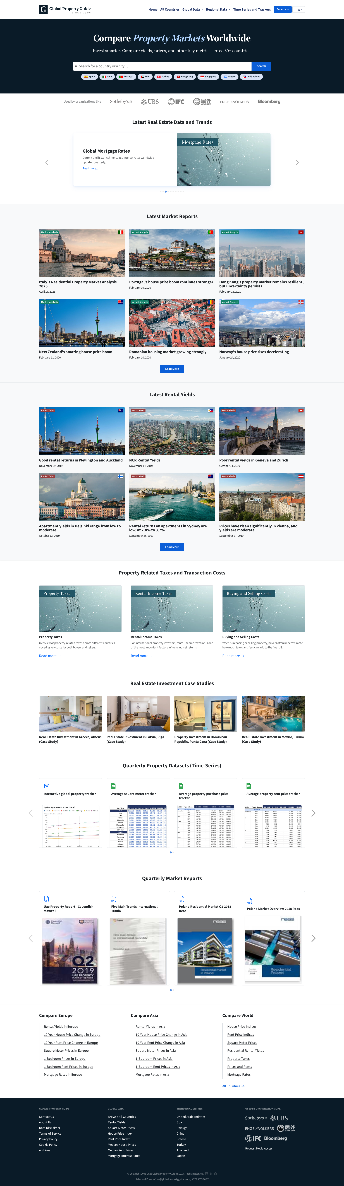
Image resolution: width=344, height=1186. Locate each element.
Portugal (128, 76)
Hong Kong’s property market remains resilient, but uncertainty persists (261, 284)
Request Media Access (259, 1148)
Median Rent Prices (120, 1150)
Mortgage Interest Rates (124, 1156)
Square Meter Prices (121, 1128)
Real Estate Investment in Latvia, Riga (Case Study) (135, 739)
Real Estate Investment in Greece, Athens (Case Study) (70, 739)
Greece (231, 76)
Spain (92, 76)
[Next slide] (297, 163)
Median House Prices (122, 1144)
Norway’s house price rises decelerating (254, 352)
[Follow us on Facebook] (215, 1174)
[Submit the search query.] (76, 66)
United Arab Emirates (191, 1117)
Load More (172, 369)
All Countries (231, 1086)
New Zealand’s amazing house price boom (75, 352)
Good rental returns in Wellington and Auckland (81, 460)
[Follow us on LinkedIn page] (206, 1174)
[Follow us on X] (211, 1174)
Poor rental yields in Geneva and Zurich (253, 460)
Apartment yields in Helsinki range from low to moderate (80, 528)
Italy (109, 76)
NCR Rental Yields (145, 460)
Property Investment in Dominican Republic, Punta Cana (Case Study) (200, 739)
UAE (147, 76)
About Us (45, 1122)
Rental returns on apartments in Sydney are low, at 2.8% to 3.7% (168, 528)
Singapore (210, 76)
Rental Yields (116, 1122)
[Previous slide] (47, 163)
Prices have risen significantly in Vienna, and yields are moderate (258, 528)
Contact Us (46, 1117)
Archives (44, 1150)
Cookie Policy (48, 1144)
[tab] (160, 191)
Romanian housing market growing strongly (168, 352)
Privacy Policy (48, 1139)
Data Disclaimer (49, 1128)
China (180, 1133)
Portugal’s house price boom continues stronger (171, 282)
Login (298, 9)
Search (261, 66)
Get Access (283, 9)
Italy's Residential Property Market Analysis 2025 (78, 284)
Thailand (183, 1150)
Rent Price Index (119, 1139)
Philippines (253, 76)
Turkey (165, 76)
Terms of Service (50, 1133)
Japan (181, 1156)
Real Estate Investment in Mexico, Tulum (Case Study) (273, 739)
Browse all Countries (122, 1117)
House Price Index (120, 1133)
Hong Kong (187, 76)
